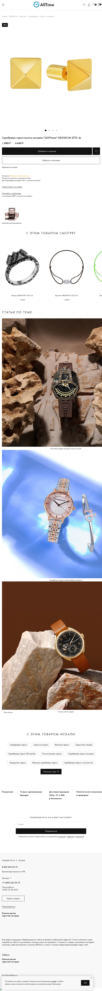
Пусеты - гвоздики (47, 16)
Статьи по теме (17, 312)
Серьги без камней (83, 744)
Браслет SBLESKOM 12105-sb (66, 295)
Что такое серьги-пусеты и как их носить (65, 448)
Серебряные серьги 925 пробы (21, 753)
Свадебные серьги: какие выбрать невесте (65, 580)
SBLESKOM (13, 16)
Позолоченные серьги (51, 753)
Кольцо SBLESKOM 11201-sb (22, 295)
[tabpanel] (51, 74)
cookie (53, 981)
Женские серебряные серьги (44, 762)
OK (85, 982)
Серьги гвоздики (41, 744)
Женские (22, 16)
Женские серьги (62, 744)
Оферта (5, 954)
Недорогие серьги (17, 762)
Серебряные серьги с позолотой (78, 762)
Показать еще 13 (51, 771)
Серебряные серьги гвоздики (81, 753)
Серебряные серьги (18, 744)
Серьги (4, 16)
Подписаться (51, 831)
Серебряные (33, 16)
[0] (94, 4)
